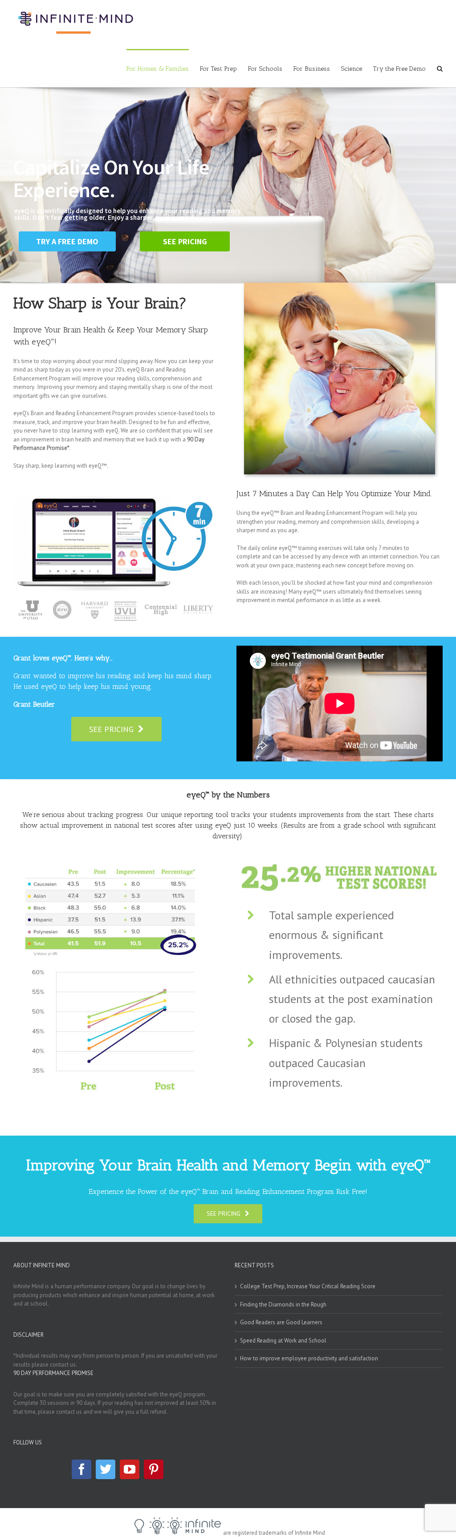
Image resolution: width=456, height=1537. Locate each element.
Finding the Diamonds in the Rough (283, 1304)
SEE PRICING (185, 241)
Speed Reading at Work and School (283, 1340)
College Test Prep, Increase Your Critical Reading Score (307, 1286)
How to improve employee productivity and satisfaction (309, 1358)
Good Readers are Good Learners (281, 1322)
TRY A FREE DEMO (67, 241)
